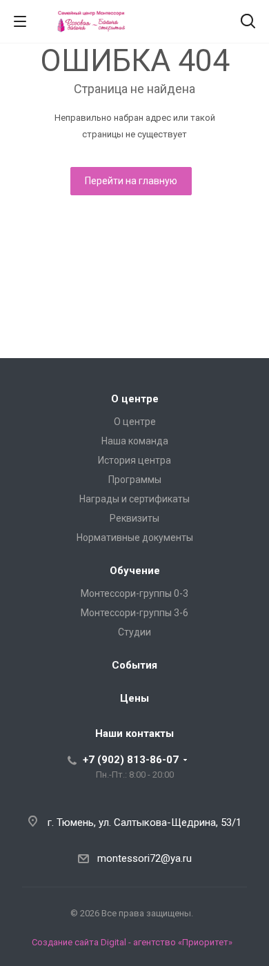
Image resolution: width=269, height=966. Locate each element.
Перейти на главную (131, 180)
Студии (134, 632)
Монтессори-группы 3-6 (134, 612)
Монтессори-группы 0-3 (134, 593)
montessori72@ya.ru (144, 858)
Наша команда (134, 440)
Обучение (135, 570)
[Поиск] (248, 22)
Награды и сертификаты (134, 498)
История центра (134, 460)
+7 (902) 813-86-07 (131, 759)
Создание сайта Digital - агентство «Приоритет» (132, 942)
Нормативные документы (135, 537)
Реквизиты (134, 518)
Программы (134, 479)
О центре (135, 399)
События (134, 665)
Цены (134, 698)
